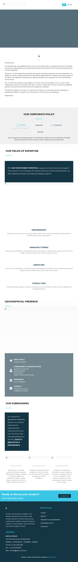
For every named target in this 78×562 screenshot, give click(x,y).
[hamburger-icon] (64, 4)
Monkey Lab (52, 557)
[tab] (21, 125)
